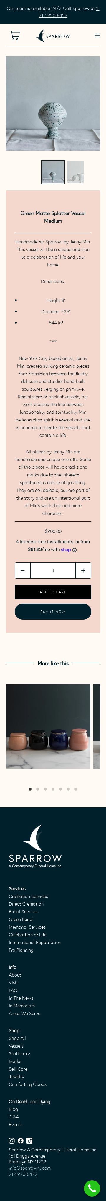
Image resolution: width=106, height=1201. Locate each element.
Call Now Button (92, 1188)
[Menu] (97, 35)
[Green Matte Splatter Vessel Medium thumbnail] (53, 172)
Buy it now (53, 611)
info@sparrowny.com (30, 1167)
